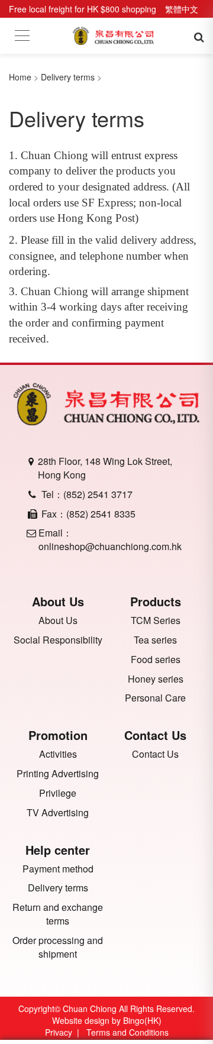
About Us (58, 620)
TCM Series (155, 620)
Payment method (57, 868)
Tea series (155, 640)
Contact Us (155, 754)
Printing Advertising (58, 773)
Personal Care (155, 697)
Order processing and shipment (57, 947)
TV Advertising (58, 812)
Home (20, 77)
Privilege (57, 793)
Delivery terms (68, 77)
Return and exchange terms (57, 914)
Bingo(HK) (142, 1020)
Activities (58, 754)
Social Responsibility (58, 640)
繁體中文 (181, 9)
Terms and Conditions (127, 1032)
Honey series (155, 679)
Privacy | (64, 1032)
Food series (155, 659)
